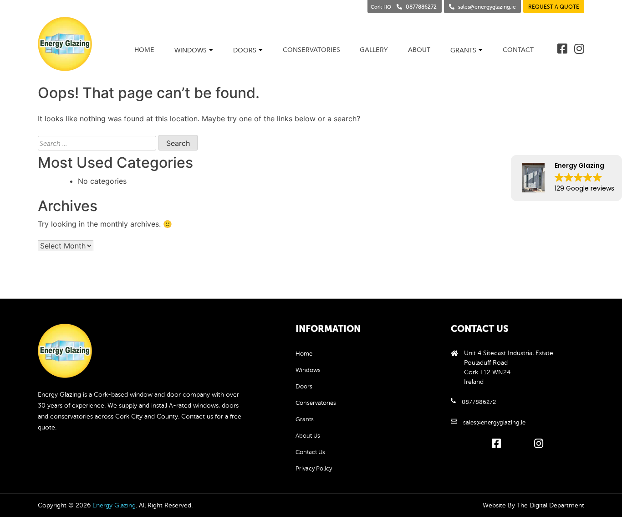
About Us (308, 436)
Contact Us (310, 452)
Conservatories (311, 50)
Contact (518, 50)
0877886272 (479, 402)
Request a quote (553, 7)
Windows (190, 50)
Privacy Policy (314, 468)
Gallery (374, 50)
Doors (244, 50)
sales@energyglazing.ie (494, 422)
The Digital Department (550, 505)
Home (144, 50)
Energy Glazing (114, 505)
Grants (463, 50)
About (419, 50)
